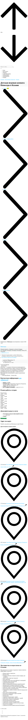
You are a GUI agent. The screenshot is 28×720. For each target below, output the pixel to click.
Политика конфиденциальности (8, 718)
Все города (5, 710)
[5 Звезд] (22, 350)
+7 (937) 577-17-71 (5, 352)
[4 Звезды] (17, 350)
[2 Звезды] (7, 350)
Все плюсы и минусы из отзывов (9, 357)
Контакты (5, 713)
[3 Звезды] (12, 350)
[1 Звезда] (3, 350)
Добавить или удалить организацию (11, 712)
